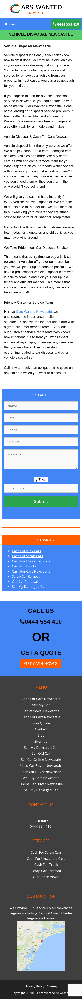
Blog (41, 735)
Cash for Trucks (24, 566)
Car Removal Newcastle (41, 711)
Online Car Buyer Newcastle (41, 784)
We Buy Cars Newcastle (41, 777)
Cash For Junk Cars (26, 551)
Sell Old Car (41, 753)
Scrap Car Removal (26, 576)
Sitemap (41, 741)
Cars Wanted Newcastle (33, 312)
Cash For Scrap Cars (27, 556)
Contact (41, 729)
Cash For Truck (46, 864)
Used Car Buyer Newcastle (41, 765)
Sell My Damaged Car (29, 586)
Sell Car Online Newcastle (41, 759)
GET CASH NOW (39, 663)
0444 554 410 (43, 621)
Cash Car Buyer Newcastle (41, 771)
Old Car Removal (25, 581)
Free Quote (41, 723)
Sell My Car (41, 704)
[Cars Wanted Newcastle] (41, 8)
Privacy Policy (34, 986)
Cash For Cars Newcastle (31, 571)
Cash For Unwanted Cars (31, 561)
